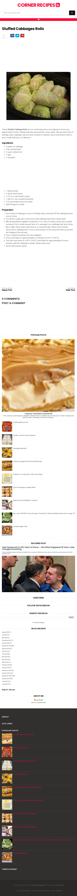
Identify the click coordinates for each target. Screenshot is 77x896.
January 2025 (6, 667)
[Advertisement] (38, 56)
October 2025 (6, 643)
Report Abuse (8, 689)
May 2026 (4, 637)
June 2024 (5, 684)
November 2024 (6, 670)
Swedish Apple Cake (20, 526)
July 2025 (4, 651)
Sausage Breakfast (19, 448)
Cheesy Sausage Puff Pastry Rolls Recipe (27, 461)
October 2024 (6, 673)
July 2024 (4, 681)
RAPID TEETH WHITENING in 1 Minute (25, 500)
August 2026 (5, 632)
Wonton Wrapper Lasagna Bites (24, 487)
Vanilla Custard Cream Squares (24, 435)
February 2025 (6, 665)
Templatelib (60, 885)
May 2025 (4, 656)
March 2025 (5, 662)
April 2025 (5, 659)
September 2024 (6, 676)
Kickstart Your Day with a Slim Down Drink (27, 474)
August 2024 (5, 678)
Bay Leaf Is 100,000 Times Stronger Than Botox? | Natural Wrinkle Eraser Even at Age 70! (44, 513)
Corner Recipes (36, 5)
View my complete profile (38, 702)
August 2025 (5, 648)
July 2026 (4, 635)
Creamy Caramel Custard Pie (38, 413)
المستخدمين (39, 700)
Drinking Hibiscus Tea (20, 422)
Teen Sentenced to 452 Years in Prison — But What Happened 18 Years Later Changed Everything (38, 548)
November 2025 (6, 640)
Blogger (42, 622)
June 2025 (5, 654)
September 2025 (6, 646)
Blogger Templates (39, 885)
